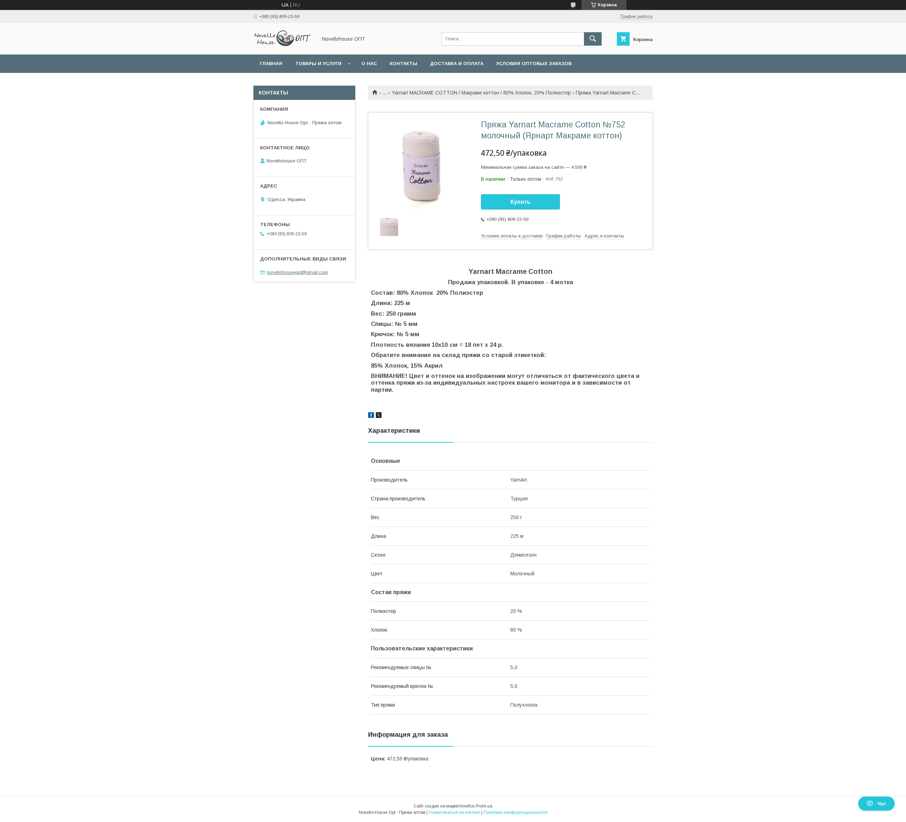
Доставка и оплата (456, 63)
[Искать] (593, 39)
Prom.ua (484, 806)
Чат (881, 803)
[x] (379, 416)
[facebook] (371, 416)
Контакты (403, 63)
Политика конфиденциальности (515, 812)
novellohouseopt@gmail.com (297, 272)
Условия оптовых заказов (534, 63)
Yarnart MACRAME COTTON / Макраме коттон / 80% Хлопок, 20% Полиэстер (481, 93)
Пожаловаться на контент (454, 812)
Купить (520, 202)
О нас (369, 63)
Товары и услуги (318, 63)
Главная (271, 63)
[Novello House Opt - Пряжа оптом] (283, 45)
